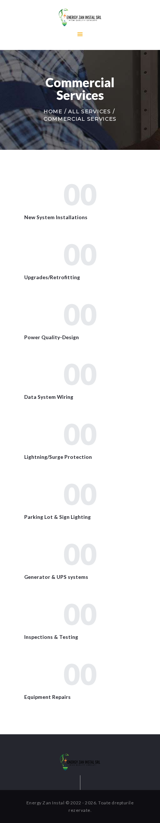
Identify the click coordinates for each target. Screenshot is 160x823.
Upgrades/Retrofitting (52, 277)
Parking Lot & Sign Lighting (57, 517)
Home (53, 111)
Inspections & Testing (51, 637)
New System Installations (55, 217)
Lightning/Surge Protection (58, 457)
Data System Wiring (48, 397)
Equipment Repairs (47, 697)
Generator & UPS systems (56, 577)
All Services (89, 111)
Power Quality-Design (51, 337)
